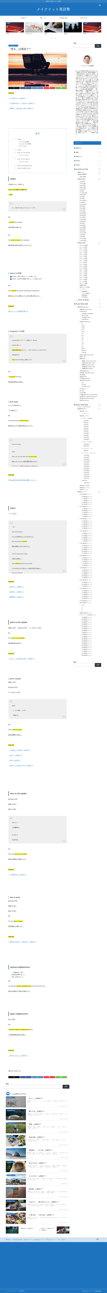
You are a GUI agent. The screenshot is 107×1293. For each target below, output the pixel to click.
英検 (88, 152)
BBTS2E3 (86, 446)
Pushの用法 (83, 212)
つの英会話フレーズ (87, 537)
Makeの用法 (83, 187)
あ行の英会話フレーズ (85, 494)
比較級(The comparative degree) (88, 396)
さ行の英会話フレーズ (85, 518)
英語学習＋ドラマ (84, 415)
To (82, 345)
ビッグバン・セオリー (87, 441)
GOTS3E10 (87, 461)
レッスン (44, 18)
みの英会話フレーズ (87, 572)
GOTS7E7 (86, 478)
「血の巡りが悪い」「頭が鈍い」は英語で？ (22, 942)
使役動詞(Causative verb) (88, 366)
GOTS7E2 (86, 472)
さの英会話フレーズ (13, 45)
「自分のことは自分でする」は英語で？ (21, 765)
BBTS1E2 (86, 444)
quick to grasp (24, 155)
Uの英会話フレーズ (87, 653)
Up (83, 346)
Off (83, 335)
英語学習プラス (89, 408)
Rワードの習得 (83, 277)
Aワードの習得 (83, 247)
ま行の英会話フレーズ (85, 567)
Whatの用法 (83, 194)
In (82, 341)
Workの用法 (83, 215)
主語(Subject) (83, 311)
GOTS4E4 (86, 463)
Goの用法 (82, 198)
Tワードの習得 (83, 281)
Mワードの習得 (83, 270)
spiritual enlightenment (24, 165)
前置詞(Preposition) (85, 321)
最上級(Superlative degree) (87, 398)
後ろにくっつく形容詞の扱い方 (18, 311)
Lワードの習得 (83, 268)
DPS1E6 (86, 428)
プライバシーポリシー (12, 1290)
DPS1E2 (86, 420)
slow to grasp (24, 161)
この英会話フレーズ (87, 516)
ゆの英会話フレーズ (87, 584)
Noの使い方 (83, 388)
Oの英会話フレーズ (87, 642)
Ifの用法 (82, 191)
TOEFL (88, 165)
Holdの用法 (83, 225)
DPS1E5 (86, 426)
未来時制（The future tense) (87, 372)
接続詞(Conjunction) (85, 380)
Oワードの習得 (83, 273)
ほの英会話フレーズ (87, 565)
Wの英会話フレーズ (87, 655)
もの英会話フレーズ (87, 577)
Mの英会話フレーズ (87, 638)
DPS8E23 (86, 439)
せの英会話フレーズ (87, 526)
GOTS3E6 (86, 457)
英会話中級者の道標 (88, 304)
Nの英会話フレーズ (87, 640)
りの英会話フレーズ (87, 592)
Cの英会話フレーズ (87, 621)
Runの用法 (82, 231)
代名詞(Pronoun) (86, 317)
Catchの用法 (83, 240)
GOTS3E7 (86, 459)
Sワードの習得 (83, 279)
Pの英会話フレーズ (86, 643)
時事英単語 (84, 295)
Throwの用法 (83, 232)
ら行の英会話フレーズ (85, 588)
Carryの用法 (83, 238)
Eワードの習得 (83, 254)
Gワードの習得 (83, 258)
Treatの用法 (83, 227)
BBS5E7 (86, 450)
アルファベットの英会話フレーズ (88, 615)
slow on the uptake (23, 159)
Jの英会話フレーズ (86, 634)
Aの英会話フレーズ (86, 617)
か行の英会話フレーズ (85, 506)
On (83, 337)
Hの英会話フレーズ (87, 630)
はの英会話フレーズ (87, 557)
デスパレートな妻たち (87, 418)
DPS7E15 (86, 437)
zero (83, 605)
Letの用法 (82, 202)
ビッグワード (83, 289)
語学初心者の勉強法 (89, 300)
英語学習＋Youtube (85, 485)
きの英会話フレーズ (87, 510)
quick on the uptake (23, 152)
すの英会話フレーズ (87, 524)
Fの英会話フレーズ (86, 626)
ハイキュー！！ (86, 413)
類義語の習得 (83, 285)
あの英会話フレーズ (87, 496)
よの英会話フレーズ (87, 586)
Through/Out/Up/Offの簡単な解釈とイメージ (22, 480)
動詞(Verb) (82, 358)
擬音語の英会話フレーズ (86, 613)
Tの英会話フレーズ (86, 651)
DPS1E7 (86, 430)
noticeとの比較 (24, 141)
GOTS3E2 (86, 455)
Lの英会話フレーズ (86, 636)
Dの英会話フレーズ (87, 623)
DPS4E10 (86, 433)
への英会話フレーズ (87, 563)
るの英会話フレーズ (87, 594)
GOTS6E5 (86, 468)
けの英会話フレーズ (87, 514)
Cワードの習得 (83, 251)
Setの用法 (82, 234)
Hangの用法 (83, 221)
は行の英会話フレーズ (85, 555)
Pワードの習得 (83, 275)
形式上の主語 (85, 315)
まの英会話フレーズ (87, 570)
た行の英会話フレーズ (85, 531)
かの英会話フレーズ (87, 508)
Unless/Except (86, 386)
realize (19, 139)
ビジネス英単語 (86, 293)
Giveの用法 (83, 185)
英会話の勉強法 (89, 174)
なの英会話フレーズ (87, 545)
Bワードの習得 (83, 249)
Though (84, 384)
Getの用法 (82, 181)
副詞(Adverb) (83, 376)
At (82, 324)
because (82, 390)
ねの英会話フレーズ (87, 551)
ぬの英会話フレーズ (87, 549)
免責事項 (22, 1290)
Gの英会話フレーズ (87, 628)
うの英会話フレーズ (87, 500)
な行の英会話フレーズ (85, 543)
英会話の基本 (89, 179)
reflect (19, 150)
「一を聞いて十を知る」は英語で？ (19, 750)
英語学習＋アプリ (84, 489)
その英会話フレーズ (87, 528)
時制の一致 (82, 356)
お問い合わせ (83, 18)
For (83, 329)
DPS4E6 (86, 432)
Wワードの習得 (83, 283)
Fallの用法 (82, 236)
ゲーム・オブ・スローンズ (88, 453)
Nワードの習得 (83, 272)
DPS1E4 (86, 424)
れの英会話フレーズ (87, 596)
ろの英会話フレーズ (87, 598)
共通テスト (88, 156)
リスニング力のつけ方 (89, 406)
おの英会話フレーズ (87, 504)
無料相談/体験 (63, 18)
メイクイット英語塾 (53, 9)
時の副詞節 (82, 374)
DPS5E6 (86, 435)
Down (83, 348)
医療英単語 (84, 291)
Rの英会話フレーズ (87, 647)
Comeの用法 (83, 200)
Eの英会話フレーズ (86, 624)
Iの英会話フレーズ (86, 632)
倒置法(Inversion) (84, 400)
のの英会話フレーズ (87, 553)
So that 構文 (83, 392)
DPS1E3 (86, 422)
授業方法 (88, 148)
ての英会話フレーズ (87, 539)
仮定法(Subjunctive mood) (87, 354)
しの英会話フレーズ (87, 523)
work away (23, 146)
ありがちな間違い (84, 245)
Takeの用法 (83, 189)
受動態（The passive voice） (89, 361)
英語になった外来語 (85, 287)
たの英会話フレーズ (87, 533)
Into (83, 343)
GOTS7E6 (86, 476)
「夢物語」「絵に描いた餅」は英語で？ (21, 108)
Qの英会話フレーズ (87, 645)
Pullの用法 (82, 210)
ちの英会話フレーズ (87, 535)
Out (83, 339)
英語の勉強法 (83, 176)
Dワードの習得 (83, 253)
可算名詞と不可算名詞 (87, 313)
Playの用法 (83, 208)
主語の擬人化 (85, 319)
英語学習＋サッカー (85, 487)
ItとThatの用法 (83, 193)
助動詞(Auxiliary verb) (85, 309)
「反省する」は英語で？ (16, 586)
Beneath (84, 350)
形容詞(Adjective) (84, 371)
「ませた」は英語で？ (15, 755)
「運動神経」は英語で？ (16, 597)
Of (82, 333)
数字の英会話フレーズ (85, 602)
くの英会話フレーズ (87, 512)
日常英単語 (84, 297)
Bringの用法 (83, 213)
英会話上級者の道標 (88, 404)
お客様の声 (23, 18)
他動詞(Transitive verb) (88, 364)
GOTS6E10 (87, 470)
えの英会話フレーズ (87, 502)
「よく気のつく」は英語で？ (17, 98)
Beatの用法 (83, 229)
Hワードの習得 (83, 260)
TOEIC (88, 160)
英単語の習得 (89, 242)
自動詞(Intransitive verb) (88, 363)
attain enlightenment (24, 168)
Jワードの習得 (83, 264)
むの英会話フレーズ (87, 573)
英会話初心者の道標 (88, 169)
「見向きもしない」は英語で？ (18, 1055)
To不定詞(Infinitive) (85, 378)
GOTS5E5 (86, 466)
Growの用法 (83, 219)
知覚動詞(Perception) (87, 368)
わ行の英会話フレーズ (85, 600)
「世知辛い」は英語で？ (16, 592)
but (83, 382)
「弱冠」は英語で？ (14, 760)
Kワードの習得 (83, 266)
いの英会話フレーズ (87, 498)
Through (84, 352)
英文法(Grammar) (89, 307)
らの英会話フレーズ (87, 590)
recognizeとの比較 (25, 144)
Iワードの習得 (83, 262)
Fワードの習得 (83, 256)
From (83, 331)
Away (83, 327)
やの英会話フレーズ (87, 582)
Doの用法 (82, 196)
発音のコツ (89, 172)
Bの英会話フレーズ (86, 619)
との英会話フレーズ (87, 541)
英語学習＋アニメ (84, 411)
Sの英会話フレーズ (86, 649)
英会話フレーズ (89, 491)
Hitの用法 (82, 223)
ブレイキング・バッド (87, 448)
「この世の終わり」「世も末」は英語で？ (21, 103)
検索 (7, 1084)
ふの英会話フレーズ (87, 561)
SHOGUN (84, 480)
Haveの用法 (83, 183)
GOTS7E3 (86, 474)
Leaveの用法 (83, 204)
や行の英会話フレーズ (85, 580)
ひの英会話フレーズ (87, 559)
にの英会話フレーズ (87, 547)
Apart (83, 326)
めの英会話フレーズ (87, 575)
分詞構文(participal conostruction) (89, 394)
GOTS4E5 (86, 464)
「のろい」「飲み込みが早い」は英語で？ (21, 658)
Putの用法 (82, 206)
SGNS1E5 (86, 482)
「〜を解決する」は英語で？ (17, 874)
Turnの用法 (83, 217)
